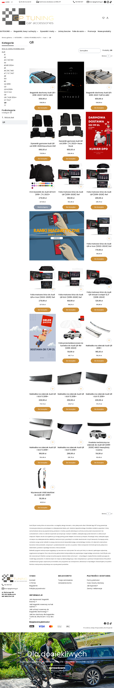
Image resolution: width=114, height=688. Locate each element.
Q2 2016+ (7, 84)
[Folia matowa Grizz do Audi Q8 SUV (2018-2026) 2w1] (71, 277)
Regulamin (33, 586)
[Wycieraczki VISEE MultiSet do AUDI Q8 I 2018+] (42, 478)
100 (5, 79)
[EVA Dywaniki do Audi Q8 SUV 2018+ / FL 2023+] (42, 176)
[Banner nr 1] (71, 86)
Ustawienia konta (64, 583)
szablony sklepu (90, 628)
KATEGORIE (18, 38)
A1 (4, 55)
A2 (5, 57)
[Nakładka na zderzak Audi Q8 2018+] (99, 328)
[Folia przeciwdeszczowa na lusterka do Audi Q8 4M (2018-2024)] (71, 327)
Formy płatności (93, 580)
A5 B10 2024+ (9, 65)
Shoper (108, 628)
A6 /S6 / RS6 (9, 71)
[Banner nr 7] (56, 236)
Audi (44, 38)
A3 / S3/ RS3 (8, 60)
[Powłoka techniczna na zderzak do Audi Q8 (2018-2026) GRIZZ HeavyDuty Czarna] (99, 426)
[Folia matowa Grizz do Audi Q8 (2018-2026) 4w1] (99, 176)
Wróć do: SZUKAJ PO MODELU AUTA (13, 49)
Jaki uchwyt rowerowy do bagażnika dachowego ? (39, 610)
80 (5, 81)
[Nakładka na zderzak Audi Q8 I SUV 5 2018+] (42, 378)
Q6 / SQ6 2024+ (10, 97)
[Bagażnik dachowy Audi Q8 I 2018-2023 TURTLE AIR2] (42, 76)
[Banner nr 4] (99, 136)
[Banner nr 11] (42, 338)
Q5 (5, 95)
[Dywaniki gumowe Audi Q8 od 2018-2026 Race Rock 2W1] (42, 126)
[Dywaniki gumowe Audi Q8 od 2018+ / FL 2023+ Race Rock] (71, 125)
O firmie (32, 583)
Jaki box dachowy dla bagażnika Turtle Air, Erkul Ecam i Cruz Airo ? (41, 616)
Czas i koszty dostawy (95, 583)
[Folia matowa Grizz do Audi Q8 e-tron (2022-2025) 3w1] (42, 277)
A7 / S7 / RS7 (9, 73)
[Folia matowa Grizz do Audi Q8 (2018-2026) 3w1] (71, 176)
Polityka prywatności (37, 588)
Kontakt (32, 580)
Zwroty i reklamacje (94, 588)
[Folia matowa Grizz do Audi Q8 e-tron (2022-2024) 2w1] (99, 226)
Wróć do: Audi (9, 117)
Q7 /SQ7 (7, 100)
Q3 (5, 87)
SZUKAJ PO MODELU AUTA (32, 38)
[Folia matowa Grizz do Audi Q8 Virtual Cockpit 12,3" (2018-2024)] (99, 276)
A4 (5, 63)
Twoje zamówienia (65, 580)
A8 (5, 76)
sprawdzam (57, 668)
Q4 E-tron (8, 92)
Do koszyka (42, 108)
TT (5, 105)
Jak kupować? (92, 586)
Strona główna (7, 38)
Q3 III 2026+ (8, 89)
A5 (5, 68)
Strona (104, 56)
